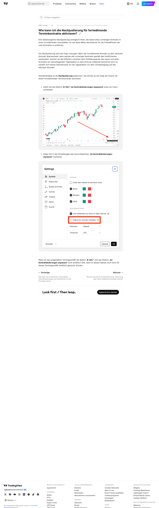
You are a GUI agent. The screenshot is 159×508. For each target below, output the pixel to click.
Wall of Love (109, 490)
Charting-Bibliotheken (141, 490)
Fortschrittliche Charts (141, 495)
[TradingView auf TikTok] (33, 494)
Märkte (83, 4)
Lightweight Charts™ (141, 493)
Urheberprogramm (112, 495)
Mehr (102, 4)
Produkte (57, 4)
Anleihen (50, 500)
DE (131, 4)
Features (77, 488)
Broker (93, 4)
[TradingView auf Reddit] (38, 494)
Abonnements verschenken (84, 495)
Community (70, 4)
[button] (63, 3)
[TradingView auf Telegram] (28, 494)
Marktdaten (78, 493)
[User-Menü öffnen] (138, 3)
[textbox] (81, 17)
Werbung (136, 505)
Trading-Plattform (140, 498)
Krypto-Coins (52, 503)
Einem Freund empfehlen (114, 493)
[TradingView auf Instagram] (19, 494)
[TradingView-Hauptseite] (13, 485)
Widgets (136, 488)
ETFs (49, 497)
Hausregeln (109, 498)
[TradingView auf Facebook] (10, 494)
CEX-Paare (51, 505)
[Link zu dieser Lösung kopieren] (80, 33)
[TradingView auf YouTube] (14, 494)
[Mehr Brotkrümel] (52, 25)
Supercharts (51, 488)
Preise (76, 490)
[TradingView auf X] (5, 494)
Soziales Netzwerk (112, 488)
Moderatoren (110, 501)
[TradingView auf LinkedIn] (24, 494)
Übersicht (78, 503)
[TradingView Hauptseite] (6, 3)
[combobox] (81, 17)
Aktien (49, 495)
